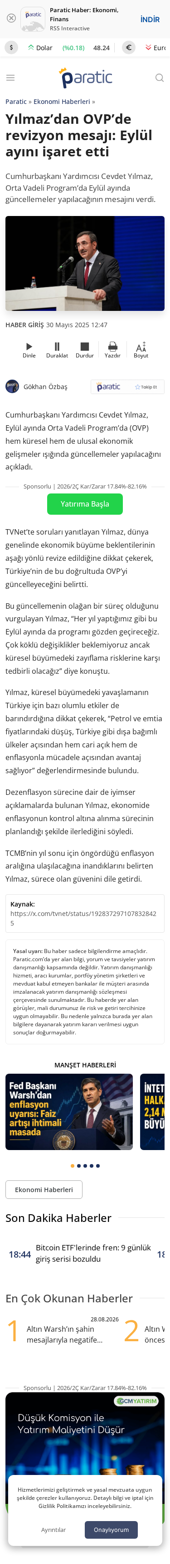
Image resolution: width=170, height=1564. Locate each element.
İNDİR (150, 19)
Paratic (16, 101)
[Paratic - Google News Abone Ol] (128, 390)
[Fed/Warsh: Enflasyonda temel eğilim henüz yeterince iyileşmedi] (69, 1112)
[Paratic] (85, 79)
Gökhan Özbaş (46, 386)
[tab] (72, 1166)
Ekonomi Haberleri (62, 101)
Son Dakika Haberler (58, 1217)
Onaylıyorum (111, 1529)
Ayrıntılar (53, 1530)
